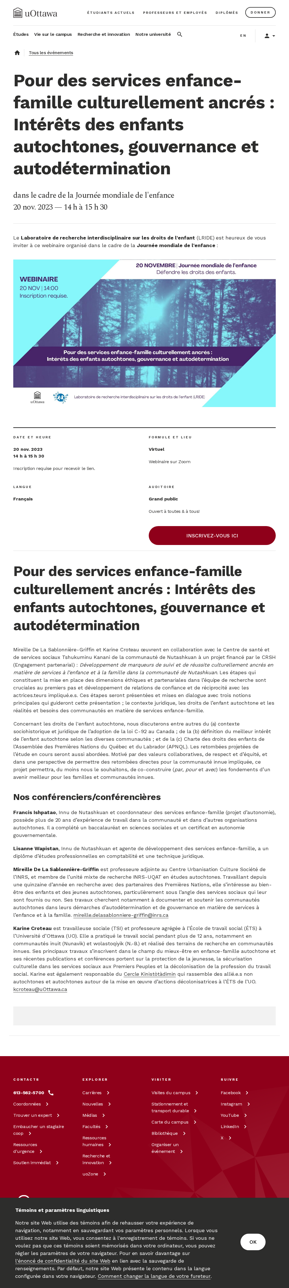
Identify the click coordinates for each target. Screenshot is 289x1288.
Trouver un (32, 1115)
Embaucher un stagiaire (38, 1130)
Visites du (171, 1092)
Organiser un (165, 1148)
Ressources (25, 1148)
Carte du (170, 1122)
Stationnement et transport (170, 1107)
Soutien (32, 1162)
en (243, 36)
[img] (35, 12)
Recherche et (96, 1159)
